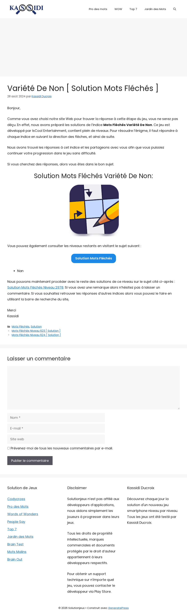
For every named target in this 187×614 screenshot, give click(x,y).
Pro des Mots (17, 506)
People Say (16, 521)
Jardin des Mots (155, 9)
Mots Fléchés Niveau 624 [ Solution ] (36, 335)
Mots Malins (16, 551)
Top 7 (133, 9)
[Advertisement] (93, 45)
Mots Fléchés (20, 327)
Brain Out (14, 559)
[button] (175, 9)
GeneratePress (118, 608)
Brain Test (15, 544)
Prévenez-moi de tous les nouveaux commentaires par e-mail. (62, 448)
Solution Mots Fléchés (93, 258)
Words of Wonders (22, 514)
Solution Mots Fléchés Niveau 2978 (35, 287)
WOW (118, 9)
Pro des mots (98, 9)
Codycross (16, 499)
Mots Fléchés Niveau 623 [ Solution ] (36, 331)
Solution (36, 327)
